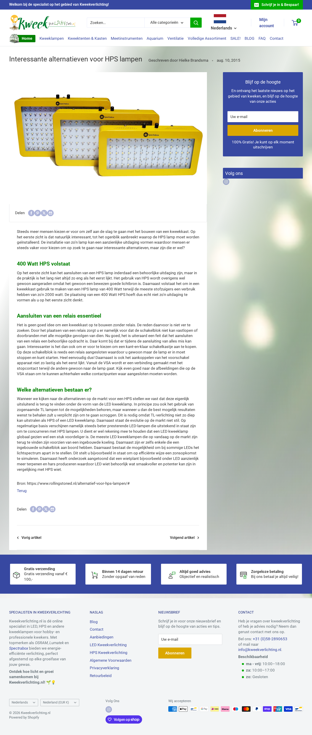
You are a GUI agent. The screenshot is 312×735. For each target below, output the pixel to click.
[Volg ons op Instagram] (226, 182)
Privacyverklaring (104, 668)
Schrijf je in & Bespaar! (280, 5)
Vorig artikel (31, 537)
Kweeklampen (52, 38)
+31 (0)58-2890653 (270, 639)
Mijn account (266, 22)
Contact (276, 38)
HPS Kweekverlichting (108, 652)
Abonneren (263, 130)
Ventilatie (175, 38)
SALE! (235, 38)
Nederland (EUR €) (56, 702)
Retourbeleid (101, 675)
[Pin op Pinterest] (37, 213)
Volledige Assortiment (207, 38)
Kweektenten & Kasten (87, 38)
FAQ (262, 38)
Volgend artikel (182, 537)
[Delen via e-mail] (50, 213)
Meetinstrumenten (127, 38)
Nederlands (20, 702)
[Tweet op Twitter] (44, 213)
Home (27, 38)
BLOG (249, 38)
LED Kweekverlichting (108, 645)
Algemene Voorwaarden (110, 660)
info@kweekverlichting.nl (259, 649)
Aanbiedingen (101, 637)
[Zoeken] (196, 23)
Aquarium (155, 38)
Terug (22, 490)
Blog (94, 621)
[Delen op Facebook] (31, 213)
